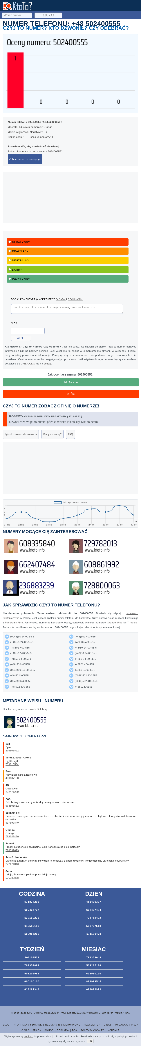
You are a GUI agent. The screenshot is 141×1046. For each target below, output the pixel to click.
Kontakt (113, 1030)
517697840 (12, 822)
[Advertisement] (70, 197)
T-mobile (132, 622)
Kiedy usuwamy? (52, 434)
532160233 (31, 917)
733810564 (12, 764)
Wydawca (121, 1024)
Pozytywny (21, 278)
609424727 (31, 909)
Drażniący (20, 251)
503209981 (31, 973)
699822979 (93, 989)
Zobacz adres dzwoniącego (25, 159)
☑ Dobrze (71, 382)
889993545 (93, 981)
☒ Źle (71, 394)
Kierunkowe (71, 1024)
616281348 (31, 989)
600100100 (31, 981)
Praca (36, 1030)
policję (47, 363)
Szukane (36, 1024)
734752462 (93, 917)
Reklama (63, 1030)
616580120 (93, 973)
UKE (23, 363)
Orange (111, 622)
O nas (107, 1024)
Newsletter (92, 1024)
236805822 (12, 750)
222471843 (12, 863)
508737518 (93, 925)
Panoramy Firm (14, 622)
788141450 (12, 836)
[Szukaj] (17, 14)
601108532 (32, 957)
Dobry (17, 269)
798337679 (12, 850)
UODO (31, 363)
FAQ (70, 434)
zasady (61, 299)
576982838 (12, 877)
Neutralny (20, 260)
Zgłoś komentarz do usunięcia (21, 434)
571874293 (31, 901)
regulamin (75, 299)
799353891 (31, 965)
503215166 (93, 965)
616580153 (31, 925)
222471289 (12, 791)
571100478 (93, 933)
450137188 (12, 778)
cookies (28, 1036)
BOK (74, 1030)
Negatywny (21, 242)
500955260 (31, 933)
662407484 (93, 909)
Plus (119, 622)
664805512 (12, 805)
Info (16, 1024)
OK (90, 1041)
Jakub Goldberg (38, 709)
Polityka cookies (92, 1030)
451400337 (93, 901)
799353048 (93, 957)
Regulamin (52, 1024)
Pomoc (49, 1030)
